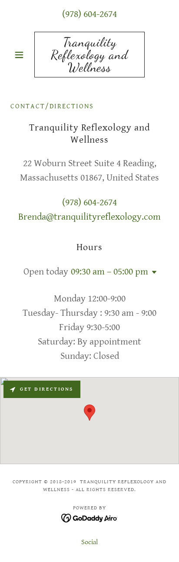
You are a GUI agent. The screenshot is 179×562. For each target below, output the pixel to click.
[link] (89, 54)
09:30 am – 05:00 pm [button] (109, 271)
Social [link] (89, 542)
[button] (22, 55)
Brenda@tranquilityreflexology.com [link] (89, 216)
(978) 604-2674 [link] (89, 14)
